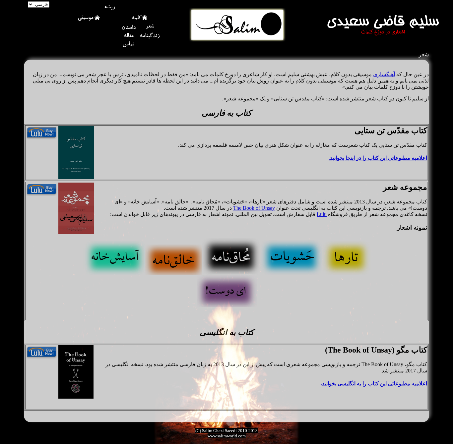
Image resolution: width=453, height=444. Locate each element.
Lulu (322, 214)
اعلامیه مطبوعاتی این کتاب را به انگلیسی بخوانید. (374, 383)
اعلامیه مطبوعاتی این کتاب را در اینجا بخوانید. (378, 158)
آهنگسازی (384, 74)
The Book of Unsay (254, 208)
